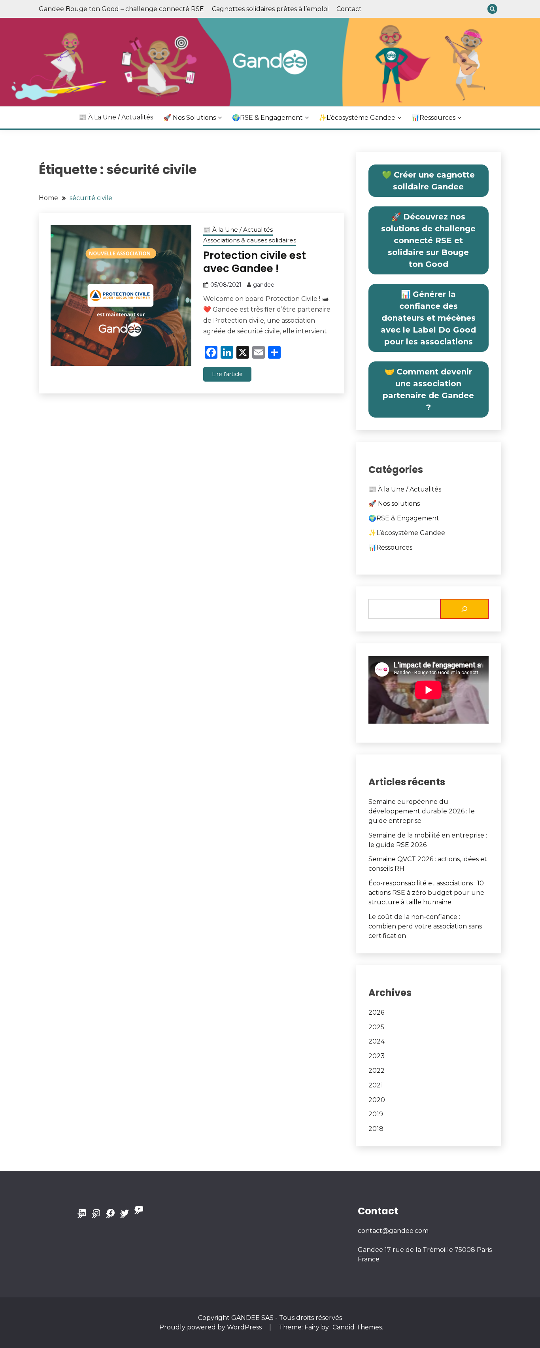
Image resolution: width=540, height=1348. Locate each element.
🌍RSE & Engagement (267, 117)
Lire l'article (227, 374)
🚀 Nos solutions (189, 117)
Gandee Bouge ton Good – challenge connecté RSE (121, 9)
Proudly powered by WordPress (211, 1327)
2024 (376, 1041)
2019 (375, 1114)
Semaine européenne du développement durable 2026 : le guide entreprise (421, 811)
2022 (376, 1070)
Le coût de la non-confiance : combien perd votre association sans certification (425, 926)
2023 (376, 1056)
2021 (375, 1085)
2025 (376, 1027)
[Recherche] (464, 609)
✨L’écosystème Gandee (357, 117)
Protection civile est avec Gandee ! (254, 262)
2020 (376, 1100)
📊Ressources (433, 117)
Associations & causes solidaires (249, 240)
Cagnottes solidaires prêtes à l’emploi (270, 9)
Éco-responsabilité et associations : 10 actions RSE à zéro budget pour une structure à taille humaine (426, 892)
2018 (375, 1128)
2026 (376, 1012)
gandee (263, 284)
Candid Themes (357, 1327)
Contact (349, 9)
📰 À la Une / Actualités (116, 117)
